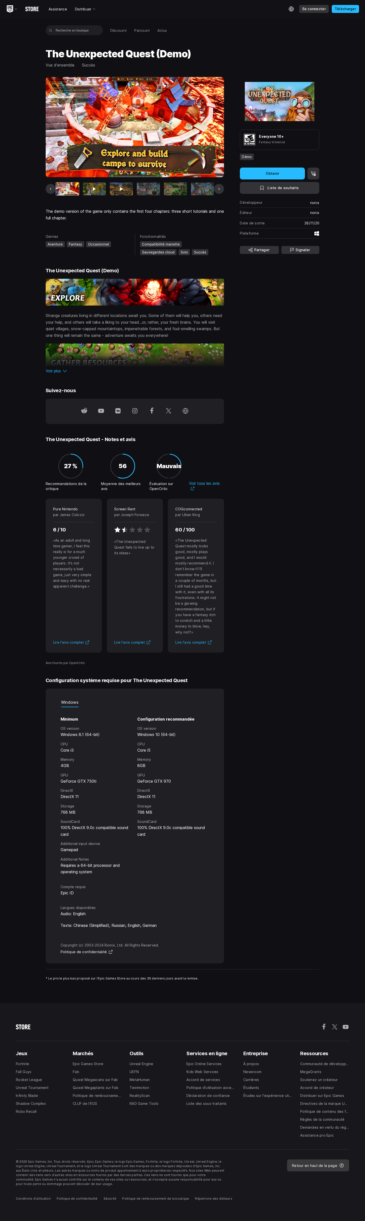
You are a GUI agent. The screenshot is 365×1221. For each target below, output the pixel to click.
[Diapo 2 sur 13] (94, 189)
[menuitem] (119, 30)
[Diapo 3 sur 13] (121, 189)
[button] (135, 371)
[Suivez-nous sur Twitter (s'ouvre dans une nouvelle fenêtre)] (168, 411)
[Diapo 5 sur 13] (175, 189)
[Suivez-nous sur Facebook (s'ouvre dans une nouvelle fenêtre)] (151, 411)
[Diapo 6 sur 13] (202, 189)
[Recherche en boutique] (50, 30)
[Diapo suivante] (219, 189)
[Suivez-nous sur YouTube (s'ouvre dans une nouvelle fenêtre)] (101, 411)
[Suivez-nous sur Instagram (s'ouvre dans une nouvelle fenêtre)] (134, 411)
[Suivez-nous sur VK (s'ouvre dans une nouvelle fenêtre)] (117, 411)
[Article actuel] (67, 189)
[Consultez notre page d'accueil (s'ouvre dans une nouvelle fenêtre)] (185, 411)
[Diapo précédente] (51, 189)
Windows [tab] (69, 702)
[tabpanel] (135, 791)
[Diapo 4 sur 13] (148, 189)
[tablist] (135, 702)
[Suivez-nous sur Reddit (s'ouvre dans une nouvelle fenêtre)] (84, 411)
